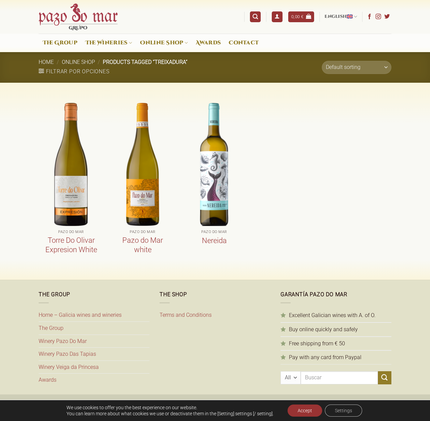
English (336, 17)
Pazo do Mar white (142, 245)
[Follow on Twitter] (387, 17)
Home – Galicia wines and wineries (80, 315)
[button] (255, 17)
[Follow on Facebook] (369, 17)
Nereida (214, 240)
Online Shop (161, 42)
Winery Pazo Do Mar (63, 341)
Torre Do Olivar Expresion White (71, 245)
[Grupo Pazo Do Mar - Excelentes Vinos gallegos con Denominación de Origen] (78, 17)
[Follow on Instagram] (378, 17)
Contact (244, 42)
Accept (305, 410)
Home (46, 62)
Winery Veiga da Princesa (69, 367)
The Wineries (106, 42)
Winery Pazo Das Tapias (67, 354)
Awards (208, 42)
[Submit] (384, 377)
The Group (60, 42)
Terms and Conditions (186, 315)
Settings (343, 410)
